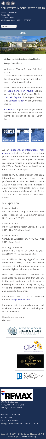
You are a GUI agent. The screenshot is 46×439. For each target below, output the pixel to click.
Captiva (17, 97)
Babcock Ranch (16, 100)
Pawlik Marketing (28, 436)
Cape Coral (13, 90)
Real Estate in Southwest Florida (23, 8)
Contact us (9, 109)
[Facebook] (3, 4)
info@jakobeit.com (8, 20)
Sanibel (8, 97)
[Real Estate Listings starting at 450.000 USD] (23, 140)
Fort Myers (27, 90)
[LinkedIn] (13, 4)
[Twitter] (8, 4)
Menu (23, 33)
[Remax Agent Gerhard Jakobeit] (18, 399)
